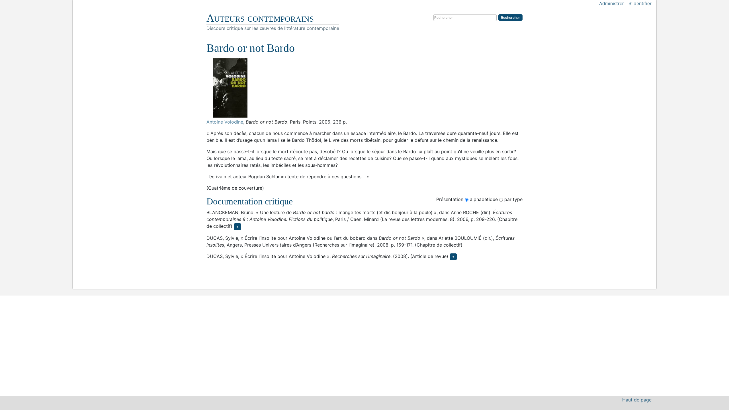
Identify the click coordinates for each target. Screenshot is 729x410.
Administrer (611, 3)
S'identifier (640, 3)
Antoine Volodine (224, 122)
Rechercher (510, 17)
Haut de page (637, 400)
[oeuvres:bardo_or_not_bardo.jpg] (364, 88)
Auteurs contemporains (260, 18)
